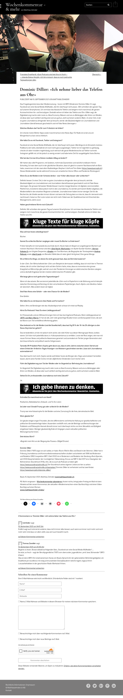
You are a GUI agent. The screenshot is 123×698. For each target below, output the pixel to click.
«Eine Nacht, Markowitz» (60, 248)
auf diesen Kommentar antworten (31, 536)
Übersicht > (96, 74)
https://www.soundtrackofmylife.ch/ (33, 464)
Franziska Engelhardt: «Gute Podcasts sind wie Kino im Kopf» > (43, 74)
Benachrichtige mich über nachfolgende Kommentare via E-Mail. (45, 633)
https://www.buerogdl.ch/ (92, 168)
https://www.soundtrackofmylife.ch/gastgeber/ (38, 467)
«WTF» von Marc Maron (29, 317)
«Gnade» (50, 251)
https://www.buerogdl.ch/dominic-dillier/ (35, 470)
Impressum (30, 684)
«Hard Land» (36, 254)
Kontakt (9, 690)
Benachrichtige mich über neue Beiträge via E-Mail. (39, 639)
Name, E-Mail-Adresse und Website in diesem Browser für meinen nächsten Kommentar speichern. (58, 601)
